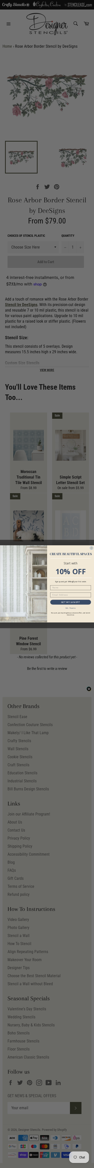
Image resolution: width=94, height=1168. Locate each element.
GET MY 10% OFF (70, 602)
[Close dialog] (91, 548)
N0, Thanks (70, 608)
